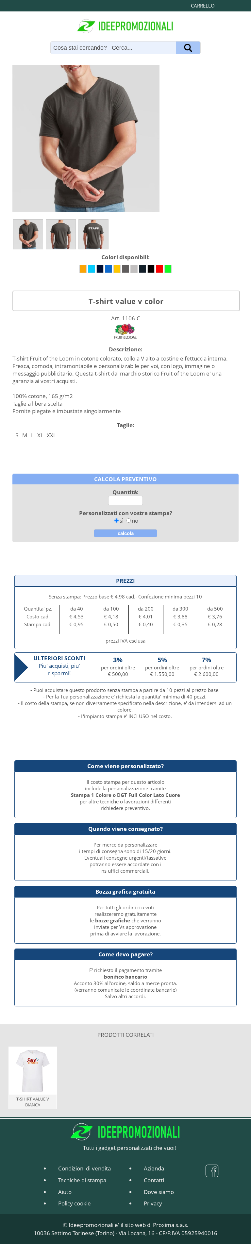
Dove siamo (159, 1192)
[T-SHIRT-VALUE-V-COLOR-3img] (93, 234)
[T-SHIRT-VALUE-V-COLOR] (28, 234)
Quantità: (125, 492)
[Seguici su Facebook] (212, 1174)
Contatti (154, 1180)
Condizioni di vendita (84, 1168)
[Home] (125, 26)
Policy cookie (74, 1203)
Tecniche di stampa (82, 1180)
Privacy (153, 1203)
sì (122, 520)
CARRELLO (203, 5)
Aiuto (65, 1192)
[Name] (188, 47)
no (135, 520)
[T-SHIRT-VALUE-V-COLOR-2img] (60, 234)
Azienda (154, 1168)
